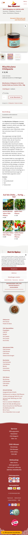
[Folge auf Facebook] (9, 505)
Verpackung (6, 370)
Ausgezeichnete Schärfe (9, 392)
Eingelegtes (6, 330)
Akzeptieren (14, 269)
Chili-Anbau (6, 383)
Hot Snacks (6, 338)
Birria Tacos (6, 410)
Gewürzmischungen (8, 355)
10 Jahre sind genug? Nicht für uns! (12, 396)
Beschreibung (6, 112)
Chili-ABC (5, 385)
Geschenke (6, 360)
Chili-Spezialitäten (8, 328)
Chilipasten (12, 11)
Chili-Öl (5, 332)
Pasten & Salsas (18, 103)
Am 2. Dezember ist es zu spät (11, 412)
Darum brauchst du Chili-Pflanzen (12, 406)
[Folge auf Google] (18, 505)
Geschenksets (7, 362)
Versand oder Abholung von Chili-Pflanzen (12, 399)
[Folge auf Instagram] (12, 505)
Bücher (5, 366)
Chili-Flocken (6, 351)
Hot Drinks (6, 340)
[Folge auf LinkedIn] (15, 505)
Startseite (5, 11)
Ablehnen (14, 273)
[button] (26, 255)
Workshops (6, 379)
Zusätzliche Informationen (9, 114)
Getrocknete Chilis (8, 347)
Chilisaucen (6, 319)
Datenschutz (15, 279)
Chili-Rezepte (6, 381)
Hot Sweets (6, 336)
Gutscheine (6, 368)
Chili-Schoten (6, 349)
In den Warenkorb (15, 97)
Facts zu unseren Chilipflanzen (11, 402)
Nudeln (5, 334)
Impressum (21, 279)
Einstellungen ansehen (14, 277)
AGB (19, 500)
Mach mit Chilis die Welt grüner (11, 404)
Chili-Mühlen (6, 364)
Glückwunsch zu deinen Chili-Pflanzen (13, 394)
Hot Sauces (6, 321)
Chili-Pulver (6, 353)
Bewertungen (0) (7, 117)
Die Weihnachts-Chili (8, 408)
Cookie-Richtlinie (8, 279)
